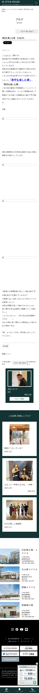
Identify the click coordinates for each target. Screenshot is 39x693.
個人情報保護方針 (14, 638)
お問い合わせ (12, 641)
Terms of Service (16, 673)
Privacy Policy (5, 673)
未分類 (5, 346)
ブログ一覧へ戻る (26, 31)
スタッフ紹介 (19, 399)
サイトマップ (25, 641)
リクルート (27, 638)
